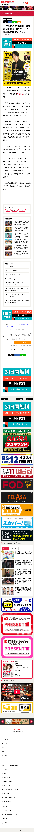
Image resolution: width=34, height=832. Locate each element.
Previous (2, 721)
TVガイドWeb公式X (7, 801)
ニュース (4, 744)
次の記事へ (29, 399)
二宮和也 (20, 94)
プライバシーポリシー (8, 811)
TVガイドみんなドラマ (8, 785)
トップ (4, 736)
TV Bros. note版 (6, 777)
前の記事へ (5, 399)
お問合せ (4, 819)
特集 (3, 748)
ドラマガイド (5, 740)
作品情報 (4, 756)
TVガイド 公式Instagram (11, 270)
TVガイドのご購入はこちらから (13, 274)
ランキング (5, 760)
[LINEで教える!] (14, 22)
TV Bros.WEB (5, 773)
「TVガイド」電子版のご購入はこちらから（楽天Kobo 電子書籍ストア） (17, 289)
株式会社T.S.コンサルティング (10, 797)
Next (31, 721)
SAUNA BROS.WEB (7, 781)
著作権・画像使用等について (9, 815)
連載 (3, 752)
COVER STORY (7, 19)
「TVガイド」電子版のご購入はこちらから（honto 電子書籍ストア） (16, 295)
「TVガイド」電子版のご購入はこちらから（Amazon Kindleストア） (16, 283)
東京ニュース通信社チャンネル (10, 789)
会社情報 (4, 823)
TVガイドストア (6, 793)
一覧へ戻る (19, 399)
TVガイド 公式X (9, 266)
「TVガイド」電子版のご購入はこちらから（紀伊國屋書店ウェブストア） (17, 301)
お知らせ (4, 807)
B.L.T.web (4, 769)
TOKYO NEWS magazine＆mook (13, 279)
